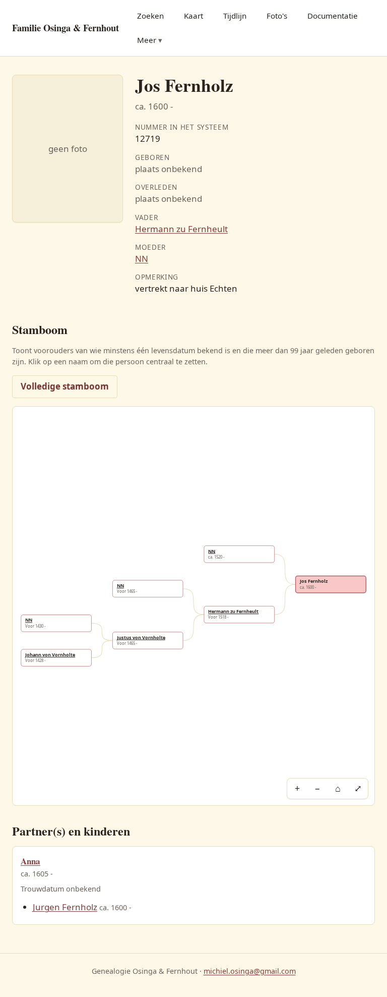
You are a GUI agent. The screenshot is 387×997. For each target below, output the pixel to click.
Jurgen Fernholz (65, 907)
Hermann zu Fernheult (181, 229)
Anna (30, 861)
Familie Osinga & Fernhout (65, 27)
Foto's (277, 16)
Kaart (193, 16)
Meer (146, 40)
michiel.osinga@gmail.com (250, 971)
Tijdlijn (234, 16)
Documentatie (332, 16)
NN (141, 258)
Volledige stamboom (65, 386)
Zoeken (150, 16)
